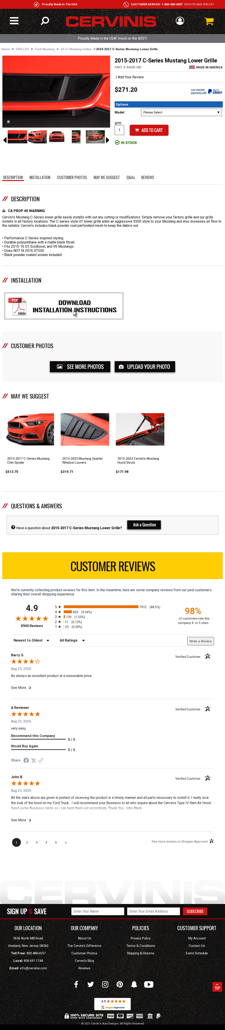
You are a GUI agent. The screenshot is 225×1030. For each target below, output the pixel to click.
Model (119, 112)
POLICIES (140, 928)
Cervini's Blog (84, 961)
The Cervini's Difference (84, 946)
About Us (84, 938)
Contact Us (197, 946)
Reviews (84, 968)
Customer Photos (84, 953)
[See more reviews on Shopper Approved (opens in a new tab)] (40, 761)
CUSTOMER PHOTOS (32, 345)
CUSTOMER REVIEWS (112, 566)
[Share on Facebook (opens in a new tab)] (26, 761)
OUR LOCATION (28, 928)
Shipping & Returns (140, 953)
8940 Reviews (37, 626)
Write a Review (201, 641)
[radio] (112, 606)
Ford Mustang (44, 49)
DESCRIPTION (25, 198)
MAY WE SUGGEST (30, 396)
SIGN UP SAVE (26, 911)
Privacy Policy (141, 938)
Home (5, 49)
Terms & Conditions (140, 946)
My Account (197, 938)
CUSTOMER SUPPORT (196, 928)
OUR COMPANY (84, 928)
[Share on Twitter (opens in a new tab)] (33, 760)
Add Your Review (131, 77)
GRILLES (22, 49)
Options (122, 104)
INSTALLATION (26, 280)
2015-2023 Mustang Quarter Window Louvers (82, 461)
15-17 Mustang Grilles (76, 49)
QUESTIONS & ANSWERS (36, 505)
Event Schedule (197, 953)
